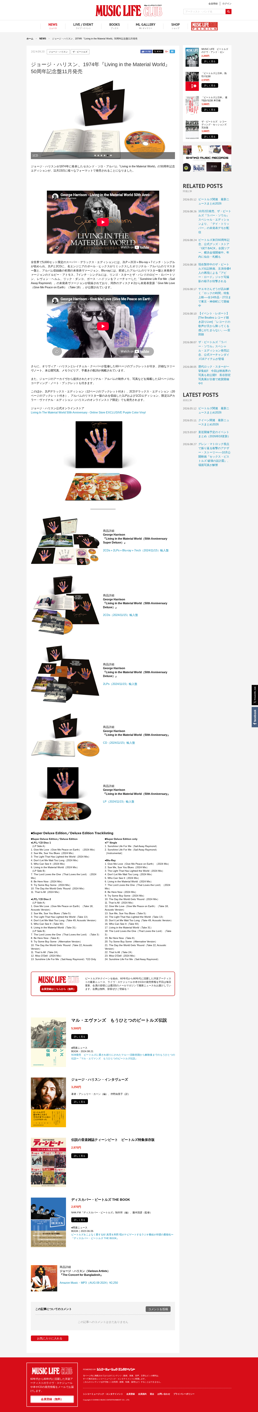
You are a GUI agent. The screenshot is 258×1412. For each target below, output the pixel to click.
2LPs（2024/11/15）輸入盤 (120, 683)
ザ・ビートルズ (80, 52)
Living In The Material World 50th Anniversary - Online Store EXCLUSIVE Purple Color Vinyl (88, 412)
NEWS (42, 38)
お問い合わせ (163, 1394)
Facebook (254, 717)
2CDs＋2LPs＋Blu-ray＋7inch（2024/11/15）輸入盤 (136, 550)
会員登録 (130, 1394)
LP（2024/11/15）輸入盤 (118, 801)
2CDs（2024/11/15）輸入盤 (120, 614)
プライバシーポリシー (183, 1394)
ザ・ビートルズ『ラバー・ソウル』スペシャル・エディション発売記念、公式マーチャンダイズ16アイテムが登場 (213, 350)
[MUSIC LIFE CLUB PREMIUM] (203, 26)
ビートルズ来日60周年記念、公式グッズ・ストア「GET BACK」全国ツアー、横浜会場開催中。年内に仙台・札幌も (214, 248)
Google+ (166, 51)
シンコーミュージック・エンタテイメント (116, 1369)
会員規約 (142, 1394)
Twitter (158, 51)
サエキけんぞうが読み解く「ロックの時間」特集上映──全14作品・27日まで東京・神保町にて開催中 (214, 297)
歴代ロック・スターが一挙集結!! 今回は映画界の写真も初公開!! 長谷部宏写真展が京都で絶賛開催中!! (214, 375)
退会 (152, 1394)
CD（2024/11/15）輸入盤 (119, 742)
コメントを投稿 (158, 1309)
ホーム (30, 38)
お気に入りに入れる (49, 1338)
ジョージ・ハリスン (58, 52)
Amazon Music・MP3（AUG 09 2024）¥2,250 (89, 1282)
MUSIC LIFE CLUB (129, 10)
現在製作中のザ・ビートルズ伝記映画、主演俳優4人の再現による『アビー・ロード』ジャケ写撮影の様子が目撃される (214, 273)
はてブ (172, 51)
